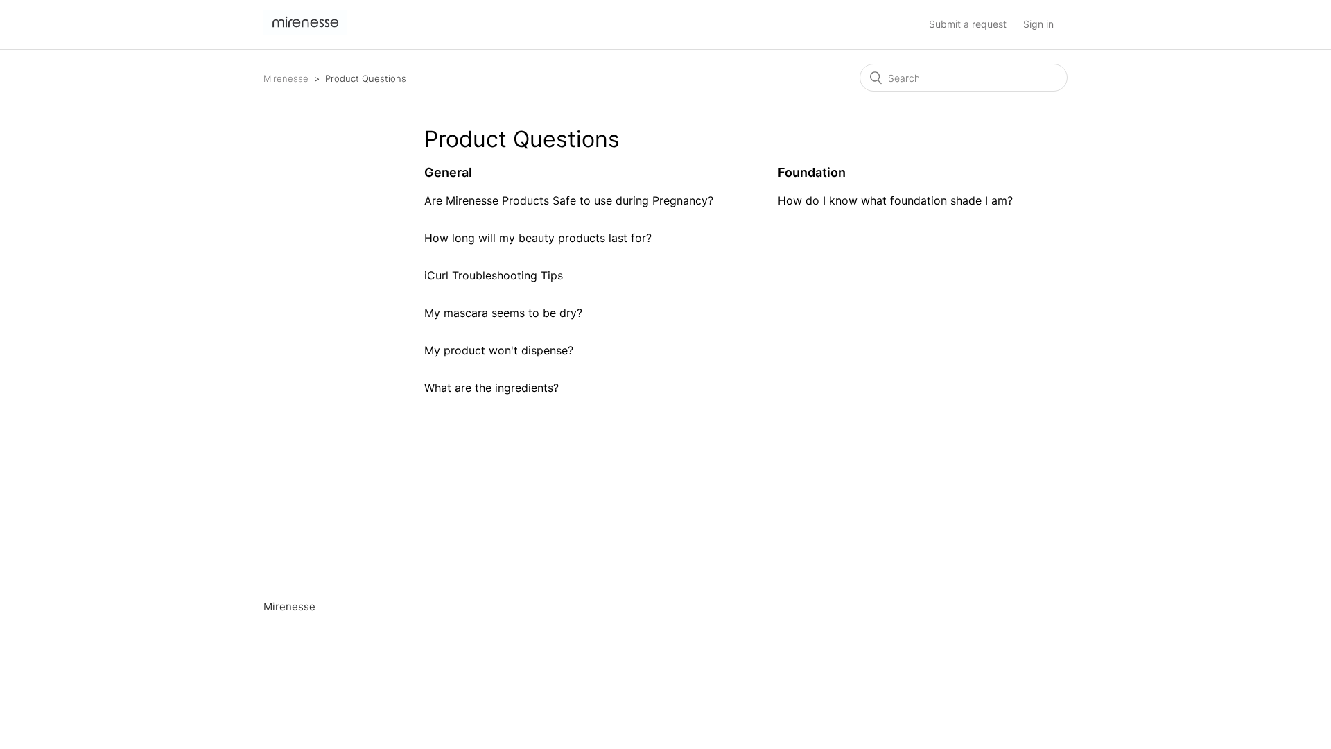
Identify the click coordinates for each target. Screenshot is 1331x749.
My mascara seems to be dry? (503, 313)
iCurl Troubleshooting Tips (493, 275)
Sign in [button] (1038, 24)
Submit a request (968, 24)
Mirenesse (285, 78)
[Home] (305, 31)
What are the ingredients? (491, 388)
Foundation (812, 172)
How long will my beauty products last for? (538, 238)
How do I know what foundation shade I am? (895, 200)
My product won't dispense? (498, 350)
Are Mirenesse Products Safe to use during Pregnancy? (568, 200)
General (448, 172)
